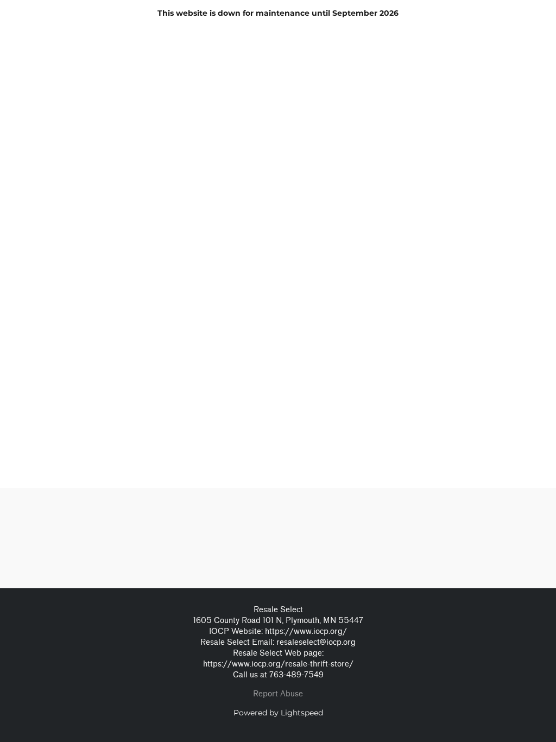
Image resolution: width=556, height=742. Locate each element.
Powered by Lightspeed (278, 713)
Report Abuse (278, 694)
